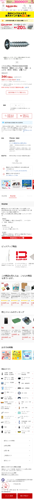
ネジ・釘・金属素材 (23, 10)
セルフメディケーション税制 (9, 472)
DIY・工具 (12, 10)
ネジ (32, 10)
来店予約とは (26, 130)
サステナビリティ (23, 490)
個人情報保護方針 (6, 491)
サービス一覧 (5, 490)
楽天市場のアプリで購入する (17, 92)
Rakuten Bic (11, 6)
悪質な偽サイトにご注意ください (10, 474)
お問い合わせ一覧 (13, 490)
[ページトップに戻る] (31, 492)
